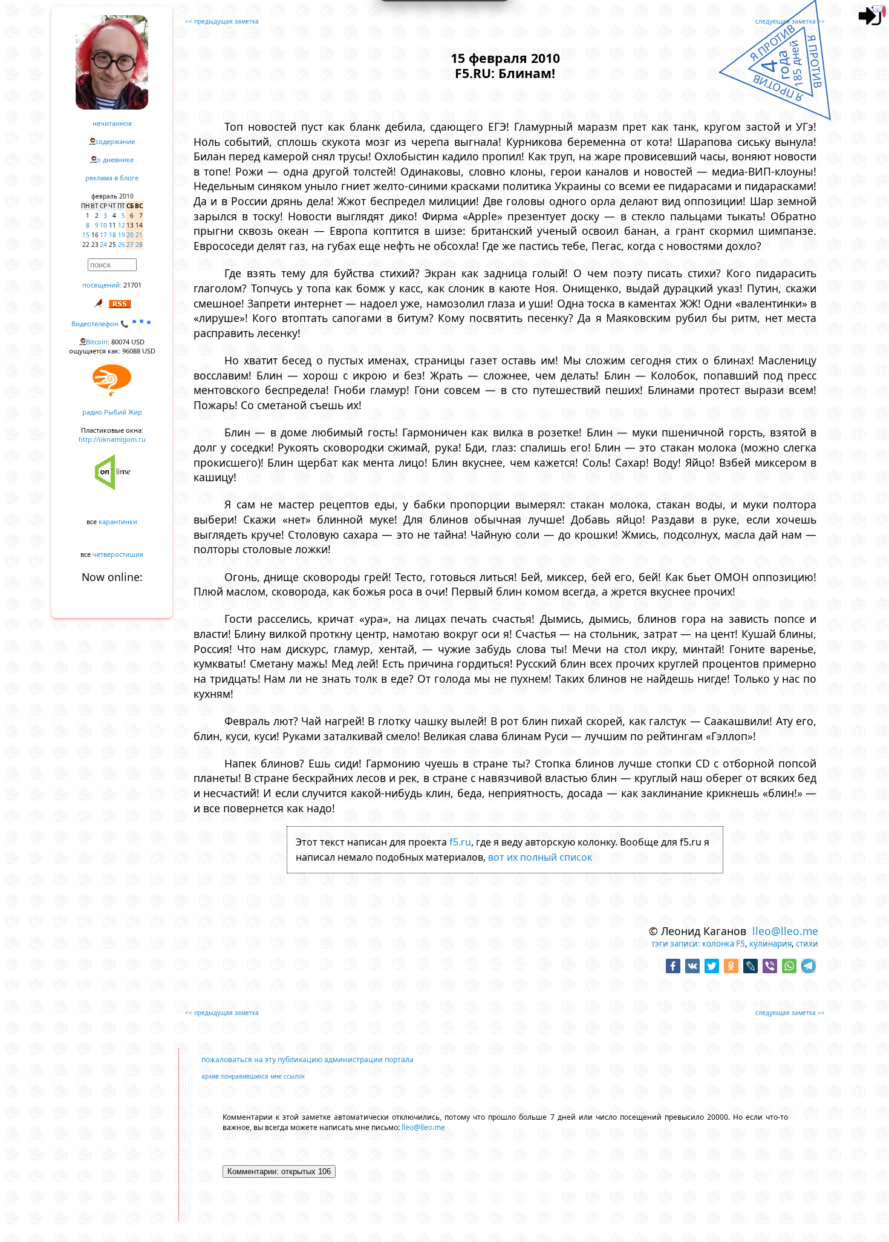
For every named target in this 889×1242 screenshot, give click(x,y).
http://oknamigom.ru (112, 439)
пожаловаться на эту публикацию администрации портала (307, 1059)
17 (103, 235)
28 (139, 244)
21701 (132, 284)
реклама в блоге (111, 177)
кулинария (770, 943)
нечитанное (112, 123)
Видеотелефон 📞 (101, 323)
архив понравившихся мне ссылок (253, 1076)
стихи (807, 943)
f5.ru (460, 842)
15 (86, 235)
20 (130, 235)
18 (112, 235)
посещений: (102, 284)
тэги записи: (675, 943)
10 (103, 225)
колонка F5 (723, 943)
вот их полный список (540, 857)
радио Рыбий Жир (112, 411)
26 (121, 244)
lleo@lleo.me (785, 931)
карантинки (118, 521)
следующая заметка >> (790, 21)
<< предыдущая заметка (222, 21)
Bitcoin (97, 341)
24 (103, 244)
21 (139, 235)
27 (130, 244)
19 (121, 235)
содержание (115, 141)
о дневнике (115, 159)
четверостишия (118, 554)
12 (121, 225)
